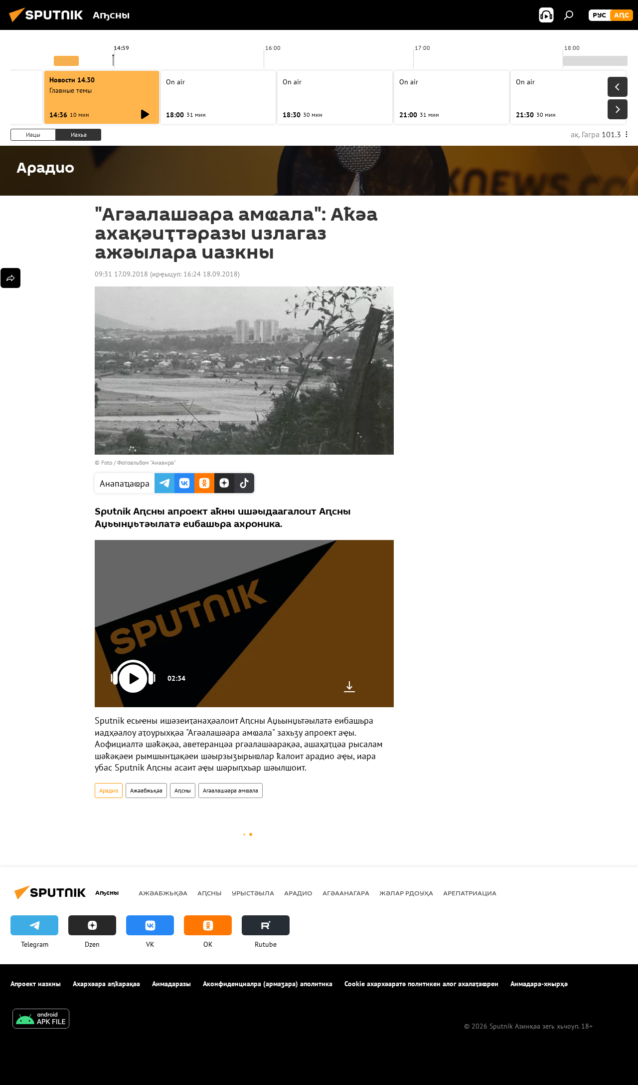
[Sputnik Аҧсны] (49, 23)
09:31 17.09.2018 (121, 274)
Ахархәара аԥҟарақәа (106, 983)
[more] (10, 278)
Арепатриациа (469, 892)
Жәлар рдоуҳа (406, 892)
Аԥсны (182, 790)
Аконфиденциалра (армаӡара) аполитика (267, 983)
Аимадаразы (171, 983)
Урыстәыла (253, 892)
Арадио (108, 790)
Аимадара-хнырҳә (539, 983)
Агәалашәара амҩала (230, 790)
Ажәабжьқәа (146, 790)
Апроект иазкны (35, 983)
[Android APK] (41, 1020)
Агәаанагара (345, 892)
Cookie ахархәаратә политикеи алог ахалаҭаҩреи (421, 983)
